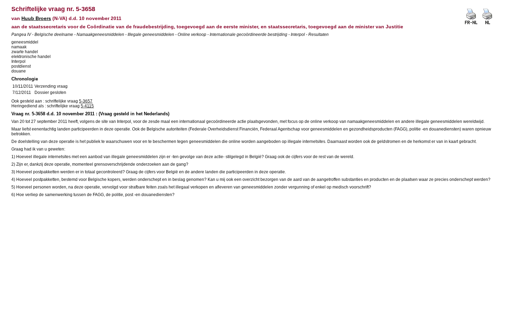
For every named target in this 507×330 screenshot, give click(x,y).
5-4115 (87, 106)
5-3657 (85, 101)
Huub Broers (36, 18)
